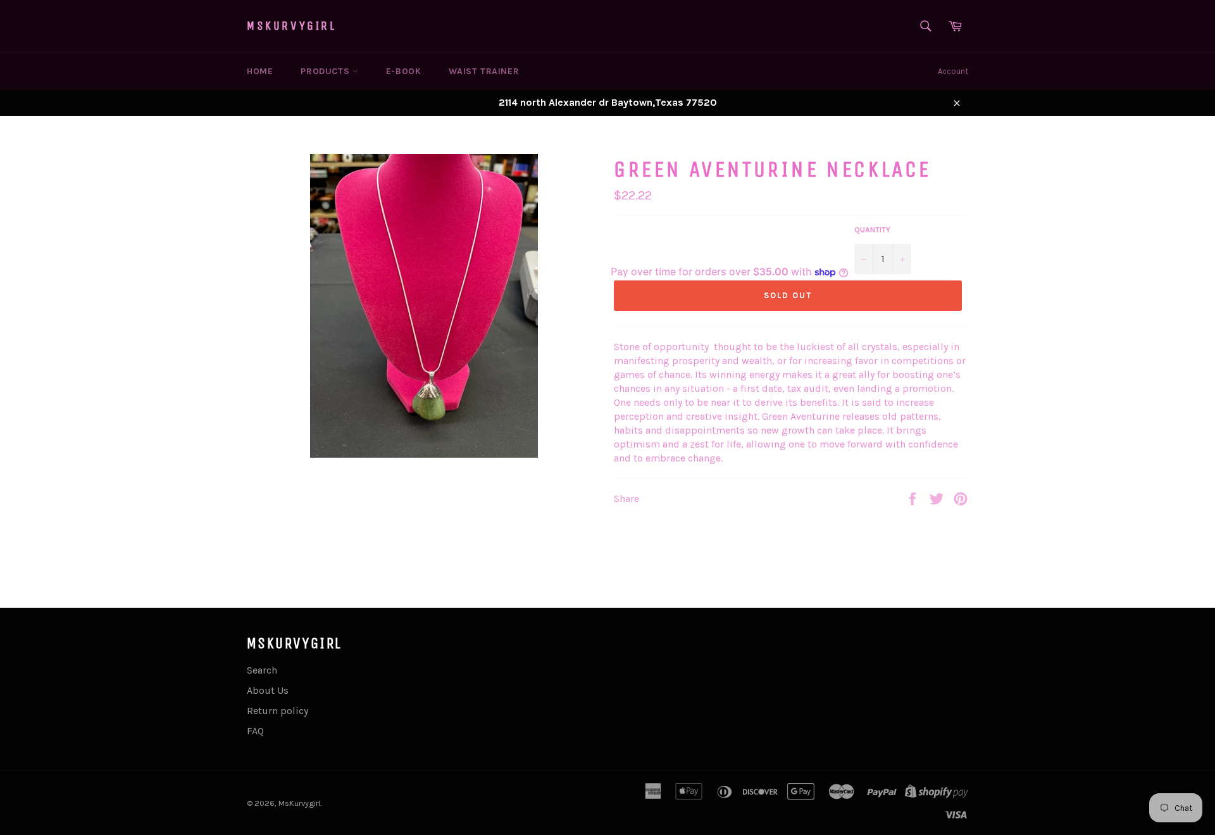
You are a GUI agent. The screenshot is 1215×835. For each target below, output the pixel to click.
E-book (403, 71)
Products (326, 71)
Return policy (277, 711)
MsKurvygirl (292, 25)
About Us (268, 690)
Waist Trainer (484, 71)
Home (260, 71)
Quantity (872, 229)
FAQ (255, 731)
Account (953, 71)
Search (262, 670)
